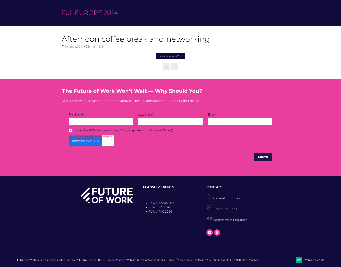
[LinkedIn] (209, 232)
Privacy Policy (113, 259)
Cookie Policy (165, 259)
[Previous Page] (166, 66)
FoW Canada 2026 (162, 203)
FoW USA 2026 (159, 207)
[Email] (217, 232)
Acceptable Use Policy (191, 259)
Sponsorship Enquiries (230, 220)
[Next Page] (174, 66)
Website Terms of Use (139, 259)
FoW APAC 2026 (160, 211)
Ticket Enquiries (225, 209)
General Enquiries (226, 198)
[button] (170, 56)
